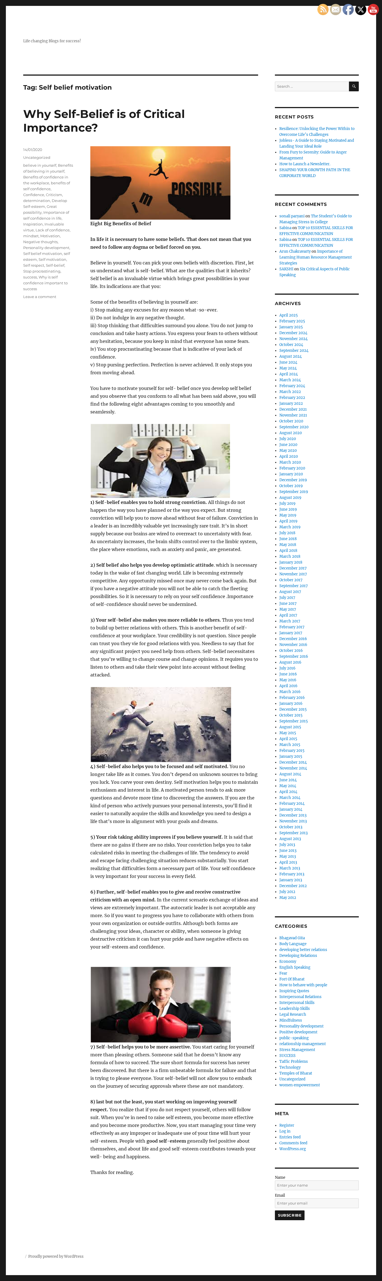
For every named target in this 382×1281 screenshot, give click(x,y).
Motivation (50, 236)
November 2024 (293, 338)
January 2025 (291, 327)
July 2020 (287, 438)
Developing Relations (298, 955)
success (30, 277)
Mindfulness (290, 1020)
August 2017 (290, 591)
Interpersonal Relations (300, 996)
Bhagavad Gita (292, 938)
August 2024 (290, 356)
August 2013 (290, 838)
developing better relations (303, 949)
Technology (290, 1067)
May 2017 (287, 609)
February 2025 (292, 321)
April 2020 (288, 456)
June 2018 (288, 538)
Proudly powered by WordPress (56, 1256)
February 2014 (292, 803)
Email (280, 1195)
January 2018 (290, 562)
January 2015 (290, 756)
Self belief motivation (42, 253)
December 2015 (293, 709)
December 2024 (293, 333)
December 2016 (293, 638)
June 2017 (288, 603)
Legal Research (292, 1014)
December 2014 (293, 762)
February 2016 (292, 697)
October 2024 (291, 344)
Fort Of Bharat (292, 979)
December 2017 (293, 568)
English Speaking (294, 967)
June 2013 (287, 850)
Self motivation (52, 259)
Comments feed (293, 1143)
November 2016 (293, 644)
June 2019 (288, 509)
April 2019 (288, 521)
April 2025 (288, 315)
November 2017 (293, 574)
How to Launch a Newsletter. (304, 164)
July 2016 (287, 668)
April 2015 (288, 738)
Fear (283, 973)
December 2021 (293, 409)
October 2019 (291, 485)
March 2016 (290, 691)
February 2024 (292, 385)
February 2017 (292, 627)
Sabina (285, 227)
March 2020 (290, 462)
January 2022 (291, 403)
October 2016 (291, 650)
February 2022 (292, 397)
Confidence (33, 194)
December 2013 (292, 815)
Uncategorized (36, 157)
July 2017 (287, 597)
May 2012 (287, 897)
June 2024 (288, 362)
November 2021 (293, 415)
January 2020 (291, 474)
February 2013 (291, 874)
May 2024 (288, 368)
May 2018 (287, 544)
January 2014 (290, 809)
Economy (287, 961)
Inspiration (33, 224)
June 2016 (288, 674)
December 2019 (293, 480)
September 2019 (293, 491)
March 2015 (289, 744)
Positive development (298, 1032)
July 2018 (287, 533)
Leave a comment (39, 296)
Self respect (33, 265)
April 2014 (288, 791)
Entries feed (290, 1137)
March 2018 (289, 556)
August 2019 (290, 497)
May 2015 (287, 733)
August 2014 (290, 774)
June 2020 (288, 444)
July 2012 (287, 891)
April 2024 (288, 374)
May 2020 (288, 450)
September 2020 (293, 427)
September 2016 (293, 656)
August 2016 (290, 662)
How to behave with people (303, 985)
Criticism (54, 194)
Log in (285, 1131)
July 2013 (287, 844)
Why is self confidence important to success (45, 283)
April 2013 (288, 862)
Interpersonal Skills (297, 1002)
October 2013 (290, 827)
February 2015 (292, 750)
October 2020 (291, 421)
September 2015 (293, 721)
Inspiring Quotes (294, 991)
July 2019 (287, 503)
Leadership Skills (294, 1008)
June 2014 (288, 780)
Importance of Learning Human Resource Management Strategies (315, 257)
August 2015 (290, 727)
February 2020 (292, 468)
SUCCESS (287, 1055)
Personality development (46, 247)
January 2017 (290, 633)
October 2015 (291, 715)
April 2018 (288, 550)
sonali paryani (292, 216)
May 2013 (287, 856)
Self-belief (55, 265)
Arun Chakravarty (295, 251)
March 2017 (289, 621)
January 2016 (291, 703)
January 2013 (290, 880)
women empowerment (299, 1085)
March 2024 (290, 380)
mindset (31, 236)
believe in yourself (39, 165)
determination (36, 200)
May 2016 (287, 680)
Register (286, 1125)
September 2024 (293, 350)
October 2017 (291, 580)
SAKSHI (286, 269)
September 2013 (293, 833)
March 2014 (289, 797)
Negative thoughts (40, 242)
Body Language (292, 943)
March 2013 (289, 868)
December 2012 (293, 886)
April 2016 (288, 685)
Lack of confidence (53, 230)
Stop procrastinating (41, 271)
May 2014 (287, 786)
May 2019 (287, 515)
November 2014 (293, 768)
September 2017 (293, 585)
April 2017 (288, 615)
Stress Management (297, 1049)
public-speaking (294, 1038)
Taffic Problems (293, 1061)
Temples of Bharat (295, 1073)
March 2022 (290, 391)
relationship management (302, 1043)
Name (280, 1177)
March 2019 (290, 527)
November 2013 (293, 821)
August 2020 (290, 433)
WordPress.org (292, 1149)
